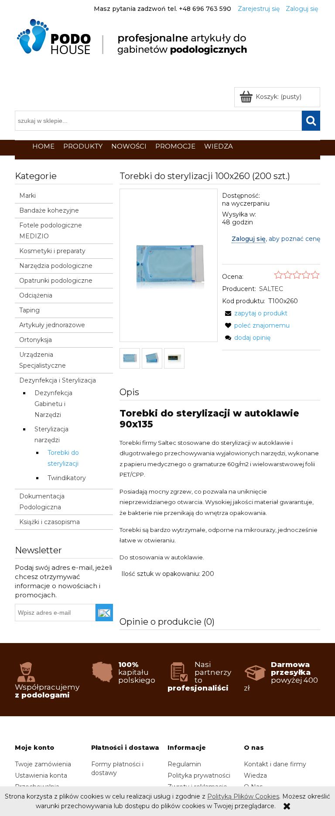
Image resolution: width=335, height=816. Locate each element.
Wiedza (255, 775)
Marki (27, 196)
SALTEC (271, 289)
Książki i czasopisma (49, 522)
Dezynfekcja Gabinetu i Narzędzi (53, 404)
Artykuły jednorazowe (52, 325)
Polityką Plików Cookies (243, 796)
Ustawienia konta (41, 775)
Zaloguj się (249, 239)
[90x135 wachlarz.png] (152, 358)
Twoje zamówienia (43, 764)
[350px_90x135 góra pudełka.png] (174, 358)
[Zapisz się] (104, 612)
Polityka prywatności (199, 775)
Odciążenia (35, 295)
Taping (29, 310)
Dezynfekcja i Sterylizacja (57, 380)
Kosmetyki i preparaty (52, 251)
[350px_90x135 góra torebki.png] (130, 358)
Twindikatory (67, 478)
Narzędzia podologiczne (55, 266)
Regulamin (184, 764)
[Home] (133, 37)
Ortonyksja (35, 340)
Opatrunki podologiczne (55, 280)
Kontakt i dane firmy (275, 764)
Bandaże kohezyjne (49, 210)
